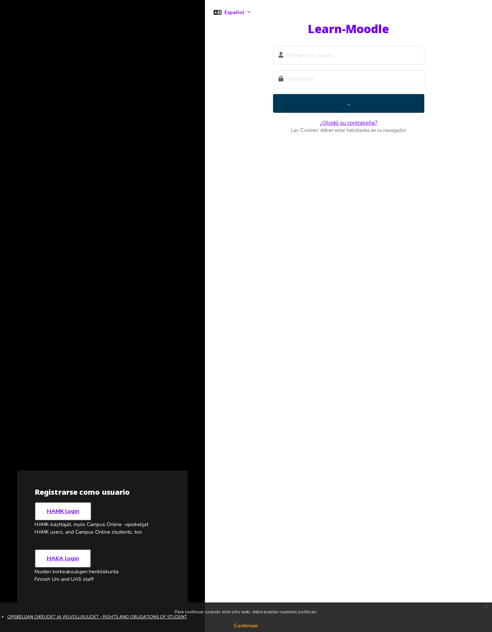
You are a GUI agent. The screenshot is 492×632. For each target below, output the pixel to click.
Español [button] (235, 12)
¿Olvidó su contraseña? (348, 123)
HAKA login (63, 558)
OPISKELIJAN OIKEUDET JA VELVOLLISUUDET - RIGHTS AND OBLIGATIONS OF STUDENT (97, 617)
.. (348, 103)
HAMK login (63, 511)
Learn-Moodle (348, 28)
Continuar (246, 625)
